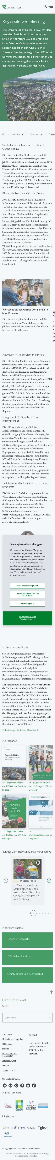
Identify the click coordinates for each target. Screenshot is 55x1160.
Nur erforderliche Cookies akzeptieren (27, 594)
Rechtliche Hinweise (27, 619)
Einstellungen (27, 604)
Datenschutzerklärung (27, 617)
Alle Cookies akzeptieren (27, 585)
